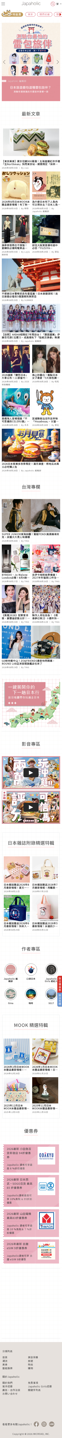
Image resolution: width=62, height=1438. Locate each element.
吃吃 (57, 381)
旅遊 (30, 1361)
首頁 (5, 1357)
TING (26, 540)
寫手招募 (7, 1386)
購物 (30, 1368)
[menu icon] (3, 3)
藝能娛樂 (7, 1368)
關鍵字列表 (34, 1390)
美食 (5, 1364)
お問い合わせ (10, 1393)
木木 (26, 425)
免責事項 (33, 1382)
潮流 (5, 1361)
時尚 (30, 1364)
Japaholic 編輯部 (40, 211)
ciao (26, 167)
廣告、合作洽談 (11, 1390)
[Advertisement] (31, 1303)
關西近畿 (45, 14)
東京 (30, 14)
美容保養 (33, 1357)
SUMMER (28, 300)
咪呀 (26, 208)
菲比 (57, 251)
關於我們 (7, 1382)
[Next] (55, 62)
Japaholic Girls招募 (40, 1386)
